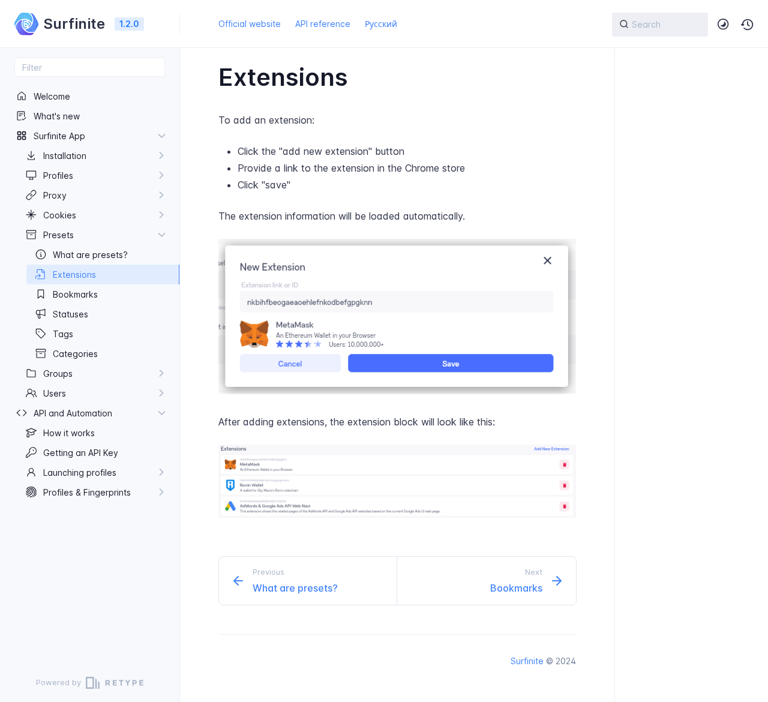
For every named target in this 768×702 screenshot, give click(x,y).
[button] (748, 25)
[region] (89, 370)
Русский (381, 24)
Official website (249, 24)
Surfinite (527, 661)
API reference (322, 24)
